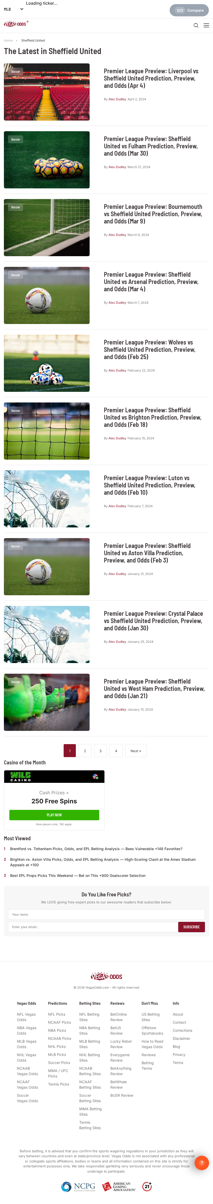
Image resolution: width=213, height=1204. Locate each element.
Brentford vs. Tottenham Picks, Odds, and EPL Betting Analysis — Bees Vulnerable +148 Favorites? (96, 848)
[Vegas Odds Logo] (16, 24)
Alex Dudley (117, 99)
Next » (136, 751)
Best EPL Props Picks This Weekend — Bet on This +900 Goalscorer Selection (77, 875)
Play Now (54, 815)
